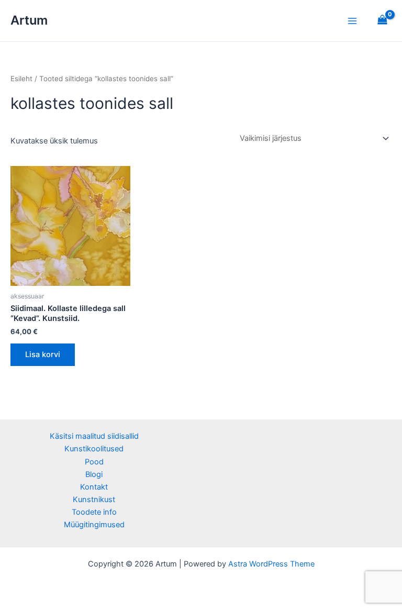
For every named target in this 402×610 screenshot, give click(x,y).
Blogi (94, 474)
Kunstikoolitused (94, 448)
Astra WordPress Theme (271, 564)
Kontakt (94, 487)
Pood (94, 462)
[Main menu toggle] (352, 20)
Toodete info (94, 512)
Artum (29, 20)
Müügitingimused (94, 524)
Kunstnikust (94, 499)
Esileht (21, 78)
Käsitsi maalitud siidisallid (94, 436)
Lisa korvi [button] (42, 354)
